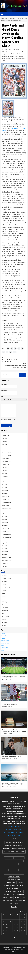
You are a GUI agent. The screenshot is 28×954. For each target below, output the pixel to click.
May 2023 (4, 519)
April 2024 (5, 490)
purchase (5, 897)
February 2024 (6, 496)
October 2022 (5, 540)
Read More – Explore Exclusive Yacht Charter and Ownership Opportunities (12, 784)
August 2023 (5, 511)
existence (11, 876)
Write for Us (4, 645)
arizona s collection (8, 851)
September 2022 (6, 543)
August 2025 (5, 464)
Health (4, 599)
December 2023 (6, 502)
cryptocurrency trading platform (14, 867)
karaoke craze (20, 885)
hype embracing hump (10, 882)
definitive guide (14, 870)
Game (3, 593)
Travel (4, 625)
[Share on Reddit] (3, 352)
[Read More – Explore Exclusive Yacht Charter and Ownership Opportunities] (14, 772)
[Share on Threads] (10, 352)
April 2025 (5, 476)
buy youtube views (19, 857)
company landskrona (17, 860)
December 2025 (6, 453)
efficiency (22, 870)
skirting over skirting (8, 900)
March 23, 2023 (16, 49)
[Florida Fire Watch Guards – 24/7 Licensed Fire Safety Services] (14, 746)
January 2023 (5, 531)
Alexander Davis (7, 49)
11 (7, 924)
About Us (3, 636)
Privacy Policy (5, 641)
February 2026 (6, 447)
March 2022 (5, 554)
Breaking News (6, 578)
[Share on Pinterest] (22, 348)
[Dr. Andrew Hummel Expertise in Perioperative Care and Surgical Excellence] (14, 719)
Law (3, 604)
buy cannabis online (20, 854)
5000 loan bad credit (18, 842)
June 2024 (4, 485)
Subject (3, 396)
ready (11, 897)
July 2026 (4, 438)
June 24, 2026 (13, 786)
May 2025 (4, 473)
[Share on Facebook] (8, 348)
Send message (7, 426)
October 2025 (5, 458)
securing (17, 897)
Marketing (5, 610)
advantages (8, 845)
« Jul (13, 937)
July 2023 (4, 514)
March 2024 (5, 493)
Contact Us (4, 633)
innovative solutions (9, 885)
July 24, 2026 (10, 706)
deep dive (5, 870)
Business (4, 581)
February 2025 (6, 479)
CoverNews (18, 949)
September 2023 (6, 508)
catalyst (8, 860)
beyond (23, 851)
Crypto (4, 584)
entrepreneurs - (9, 873)
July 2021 (4, 566)
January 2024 (5, 499)
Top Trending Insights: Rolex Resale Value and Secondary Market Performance (13, 340)
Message (3, 403)
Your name (4, 384)
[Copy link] (15, 352)
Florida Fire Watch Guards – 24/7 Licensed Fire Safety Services (11, 757)
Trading (4, 622)
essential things (19, 873)
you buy (16, 903)
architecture (6, 848)
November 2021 (6, 557)
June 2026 (4, 441)
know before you (16, 888)
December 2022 (6, 534)
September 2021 (6, 560)
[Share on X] (11, 348)
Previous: (13, 360)
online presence (20, 894)
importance (20, 882)
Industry (4, 602)
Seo (3, 613)
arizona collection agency (18, 848)
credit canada (14, 864)
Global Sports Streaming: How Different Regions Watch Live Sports (13, 703)
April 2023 (5, 522)
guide (17, 876)
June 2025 (4, 470)
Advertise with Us (6, 643)
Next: (15, 365)
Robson (4, 679)
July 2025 (4, 467)
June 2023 (4, 516)
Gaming (4, 596)
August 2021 (5, 563)
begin (17, 851)
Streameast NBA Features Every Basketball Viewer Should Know (13, 677)
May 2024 (4, 487)
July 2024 (4, 482)
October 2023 (5, 505)
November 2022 (6, 537)
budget (5, 854)
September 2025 (6, 461)
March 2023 (5, 525)
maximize (20, 891)
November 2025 (6, 455)
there (11, 903)
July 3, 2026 (10, 760)
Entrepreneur (6, 587)
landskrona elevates (11, 891)
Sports (4, 619)
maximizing (6, 894)
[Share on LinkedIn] (15, 348)
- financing (8, 842)
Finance (4, 590)
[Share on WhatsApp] (18, 348)
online (12, 894)
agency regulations (18, 845)
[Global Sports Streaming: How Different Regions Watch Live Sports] (14, 692)
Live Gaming (5, 607)
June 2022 (4, 546)
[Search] (25, 13)
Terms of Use (4, 648)
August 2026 (5, 435)
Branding (4, 575)
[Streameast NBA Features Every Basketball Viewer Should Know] (14, 665)
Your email (4, 390)
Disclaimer (4, 638)
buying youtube (8, 857)
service (23, 897)
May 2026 (4, 444)
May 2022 (4, 548)
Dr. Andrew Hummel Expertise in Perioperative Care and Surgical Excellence (14, 730)
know (8, 888)
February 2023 (6, 528)
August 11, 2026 (10, 679)
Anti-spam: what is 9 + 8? (8, 419)
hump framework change (14, 879)
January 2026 (5, 450)
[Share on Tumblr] (7, 352)
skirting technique (20, 900)
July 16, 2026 (10, 733)
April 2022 (5, 551)
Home (2, 650)
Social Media (5, 616)
